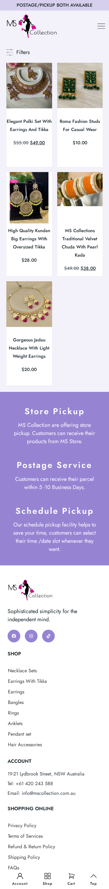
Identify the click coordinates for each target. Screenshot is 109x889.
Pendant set (19, 734)
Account (20, 883)
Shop (47, 883)
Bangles (16, 702)
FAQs (13, 867)
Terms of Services (25, 836)
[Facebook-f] (14, 636)
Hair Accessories (25, 744)
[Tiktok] (48, 636)
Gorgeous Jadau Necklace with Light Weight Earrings (29, 348)
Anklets (15, 723)
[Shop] (48, 876)
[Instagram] (31, 636)
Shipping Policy (24, 857)
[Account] (20, 876)
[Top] (94, 876)
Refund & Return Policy (31, 846)
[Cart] (71, 876)
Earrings (16, 691)
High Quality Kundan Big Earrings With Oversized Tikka (29, 238)
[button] (101, 26)
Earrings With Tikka (27, 681)
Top (93, 883)
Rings (13, 712)
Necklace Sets (22, 670)
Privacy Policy (22, 825)
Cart (71, 883)
